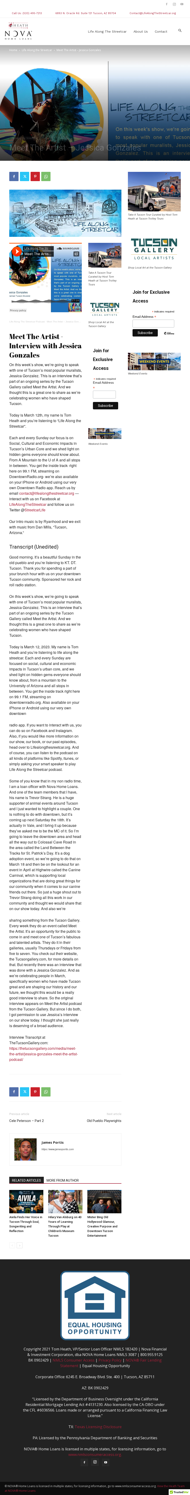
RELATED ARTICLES (26, 1180)
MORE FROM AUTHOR (63, 1180)
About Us (140, 31)
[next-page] (19, 1245)
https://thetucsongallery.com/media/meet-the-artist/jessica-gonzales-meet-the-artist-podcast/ (43, 1054)
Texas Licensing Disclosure (98, 1426)
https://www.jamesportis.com (57, 1149)
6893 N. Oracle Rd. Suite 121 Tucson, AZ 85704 (85, 13)
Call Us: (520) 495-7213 (27, 13)
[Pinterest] (35, 176)
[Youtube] (181, 4)
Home (13, 50)
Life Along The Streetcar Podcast (27, 321)
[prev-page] (12, 1245)
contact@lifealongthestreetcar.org (46, 493)
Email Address (103, 385)
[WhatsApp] (46, 176)
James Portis (52, 1142)
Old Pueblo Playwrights (104, 1121)
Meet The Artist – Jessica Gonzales (65, 321)
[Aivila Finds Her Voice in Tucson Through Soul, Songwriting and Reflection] (26, 1201)
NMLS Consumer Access (74, 1360)
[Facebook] (166, 4)
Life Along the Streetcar (107, 31)
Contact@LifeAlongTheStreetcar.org (153, 13)
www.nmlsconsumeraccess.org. (95, 1454)
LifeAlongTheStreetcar (27, 504)
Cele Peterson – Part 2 (26, 1121)
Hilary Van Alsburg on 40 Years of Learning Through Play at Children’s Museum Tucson (64, 1226)
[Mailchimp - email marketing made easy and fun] (169, 336)
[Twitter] (24, 176)
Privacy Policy (110, 1360)
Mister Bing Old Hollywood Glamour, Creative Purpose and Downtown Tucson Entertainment (102, 1226)
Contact (161, 31)
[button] (179, 30)
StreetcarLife (35, 510)
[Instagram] (174, 4)
